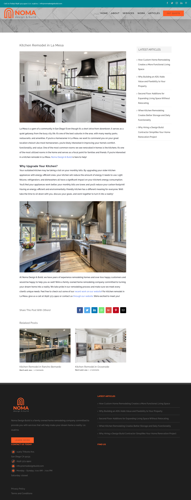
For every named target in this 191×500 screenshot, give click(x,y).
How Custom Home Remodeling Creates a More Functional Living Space (154, 65)
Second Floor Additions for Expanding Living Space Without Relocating (154, 98)
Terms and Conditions (21, 493)
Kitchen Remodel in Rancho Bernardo (40, 366)
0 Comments (39, 370)
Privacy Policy (18, 489)
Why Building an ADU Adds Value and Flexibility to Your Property (151, 82)
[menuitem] (104, 13)
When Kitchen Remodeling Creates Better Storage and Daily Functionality (154, 115)
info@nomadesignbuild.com (51, 4)
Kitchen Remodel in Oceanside (92, 366)
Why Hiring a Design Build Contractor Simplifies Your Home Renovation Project (154, 132)
